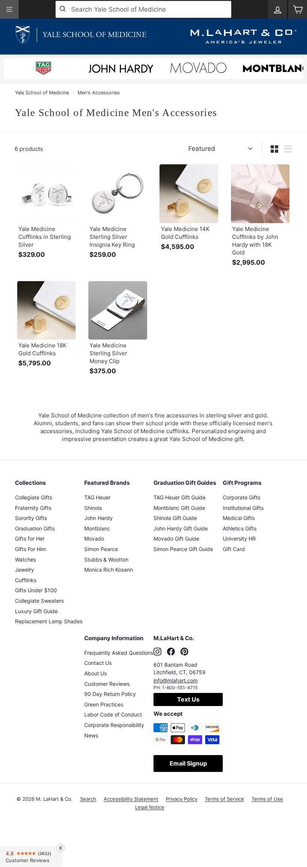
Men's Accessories (98, 92)
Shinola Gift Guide (175, 518)
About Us (95, 673)
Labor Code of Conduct (113, 714)
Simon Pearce (101, 549)
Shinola (93, 508)
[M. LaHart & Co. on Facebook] (171, 652)
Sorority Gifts (31, 518)
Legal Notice (149, 807)
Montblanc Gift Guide (179, 508)
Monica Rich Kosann (108, 569)
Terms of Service (224, 799)
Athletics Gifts (239, 528)
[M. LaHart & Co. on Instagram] (157, 652)
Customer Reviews (107, 684)
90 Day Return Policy (110, 694)
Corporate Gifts (241, 497)
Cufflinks (25, 580)
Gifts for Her (30, 538)
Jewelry (24, 569)
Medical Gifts (239, 518)
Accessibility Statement (131, 799)
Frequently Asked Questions (118, 653)
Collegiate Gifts (33, 497)
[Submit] (63, 9)
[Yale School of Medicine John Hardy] (121, 70)
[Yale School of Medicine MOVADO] (198, 70)
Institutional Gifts (243, 508)
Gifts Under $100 (36, 590)
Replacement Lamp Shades (48, 621)
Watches (25, 559)
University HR (239, 538)
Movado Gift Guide (176, 538)
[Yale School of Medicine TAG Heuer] (43, 69)
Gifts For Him (30, 549)
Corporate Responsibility (114, 725)
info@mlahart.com (176, 680)
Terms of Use (267, 799)
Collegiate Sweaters (39, 600)
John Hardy (98, 518)
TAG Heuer (97, 497)
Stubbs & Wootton (106, 559)
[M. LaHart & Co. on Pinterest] (184, 652)
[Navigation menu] (9, 9)
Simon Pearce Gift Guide (183, 549)
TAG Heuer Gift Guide (180, 497)
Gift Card (234, 549)
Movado (94, 538)
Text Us (188, 699)
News (91, 735)
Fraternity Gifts (33, 508)
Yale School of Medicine (42, 92)
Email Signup (188, 763)
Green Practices (103, 704)
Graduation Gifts (35, 528)
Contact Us (98, 663)
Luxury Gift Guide (36, 611)
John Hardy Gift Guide (181, 528)
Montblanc (97, 528)
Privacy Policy (181, 799)
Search (88, 799)
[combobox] (143, 9)
